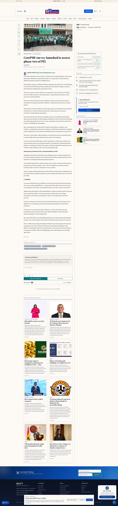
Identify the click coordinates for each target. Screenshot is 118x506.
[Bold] (25, 276)
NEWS (32, 18)
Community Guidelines (65, 492)
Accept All (89, 499)
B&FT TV (75, 18)
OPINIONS (59, 18)
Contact (40, 492)
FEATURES (54, 18)
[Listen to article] (19, 49)
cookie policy (28, 503)
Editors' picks (27, 53)
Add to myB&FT (37, 53)
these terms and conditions (38, 262)
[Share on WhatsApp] (19, 35)
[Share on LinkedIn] (19, 32)
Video (83, 489)
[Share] (19, 40)
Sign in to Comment (35, 278)
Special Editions (82, 18)
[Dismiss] (100, 98)
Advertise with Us (42, 489)
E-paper (89, 18)
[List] (32, 276)
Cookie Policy (63, 489)
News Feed (84, 485)
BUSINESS (37, 18)
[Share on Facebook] (19, 28)
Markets (83, 487)
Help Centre (40, 487)
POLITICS (65, 18)
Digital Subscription (86, 492)
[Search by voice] (25, 11)
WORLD (70, 18)
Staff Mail (40, 494)
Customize (82, 499)
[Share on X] (19, 25)
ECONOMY (42, 18)
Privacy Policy (63, 487)
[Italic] (27, 276)
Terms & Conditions (64, 485)
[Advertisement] (89, 40)
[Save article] (19, 44)
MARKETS (48, 18)
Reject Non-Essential (72, 499)
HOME (28, 18)
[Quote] (30, 276)
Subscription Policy (64, 494)
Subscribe (88, 11)
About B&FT (40, 485)
